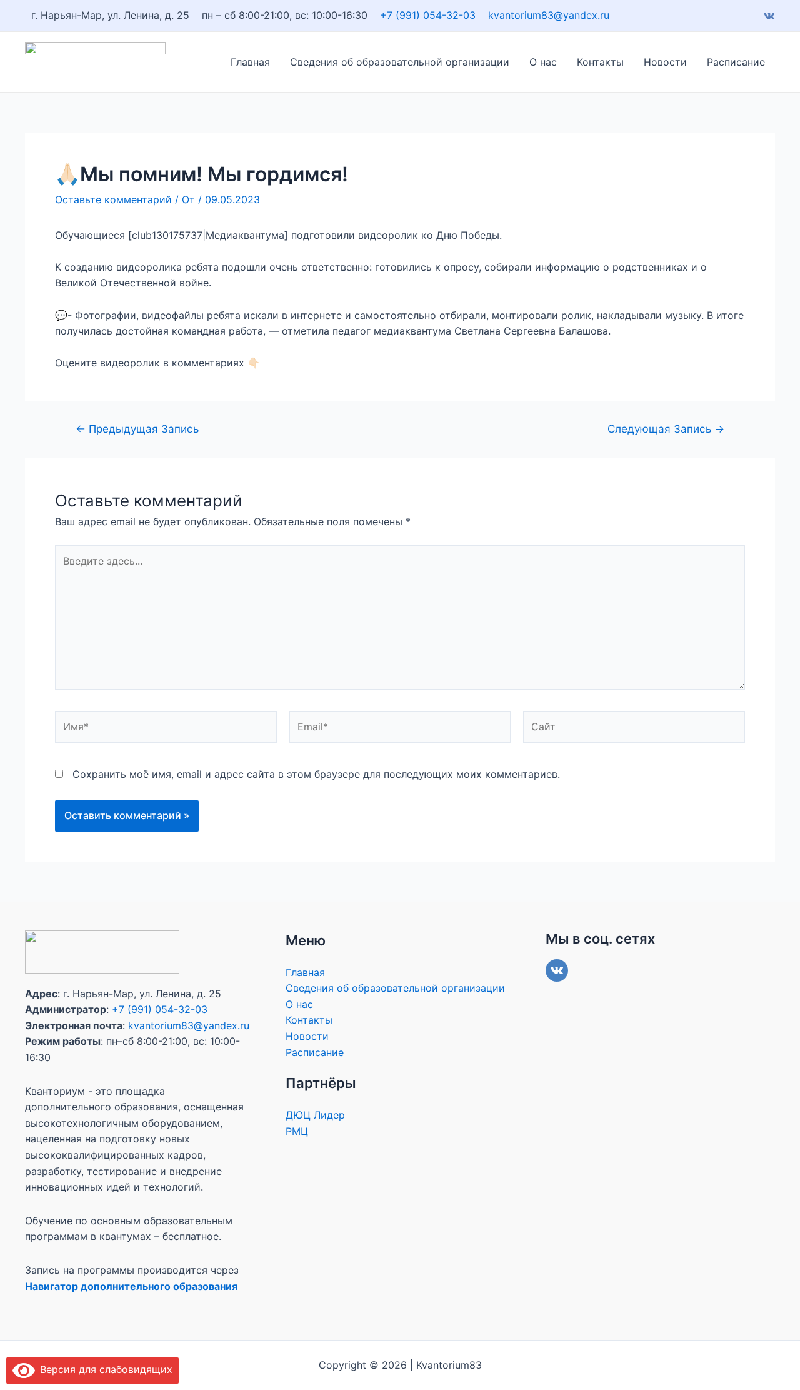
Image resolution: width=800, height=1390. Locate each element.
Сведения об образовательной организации (399, 62)
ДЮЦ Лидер (315, 1115)
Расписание (736, 62)
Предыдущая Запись (137, 428)
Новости (665, 62)
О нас (543, 62)
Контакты (600, 62)
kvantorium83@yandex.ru (550, 15)
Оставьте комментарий (113, 199)
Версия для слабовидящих (103, 1369)
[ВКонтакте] (557, 970)
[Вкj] (769, 16)
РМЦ (297, 1131)
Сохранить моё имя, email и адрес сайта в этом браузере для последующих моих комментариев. (316, 774)
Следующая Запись (666, 428)
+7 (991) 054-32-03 (428, 15)
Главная (250, 62)
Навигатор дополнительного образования (131, 1286)
